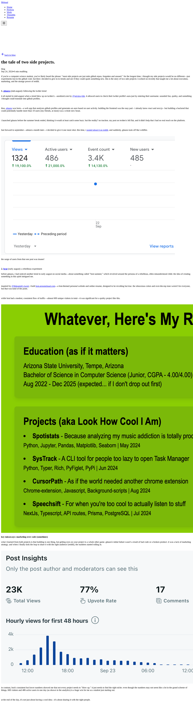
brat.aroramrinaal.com (45, 286)
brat (5, 269)
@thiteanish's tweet (20, 286)
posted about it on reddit (97, 130)
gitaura (6, 91)
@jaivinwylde (78, 96)
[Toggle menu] (4, 23)
